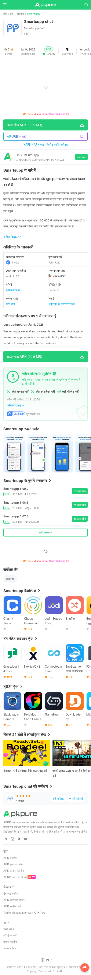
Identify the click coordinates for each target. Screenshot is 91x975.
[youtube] (25, 839)
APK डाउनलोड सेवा (13, 871)
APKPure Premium (15, 877)
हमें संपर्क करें (10, 935)
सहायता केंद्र (10, 948)
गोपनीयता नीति (76, 967)
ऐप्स (11, 13)
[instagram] (12, 839)
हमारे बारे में (8, 929)
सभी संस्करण (45, 532)
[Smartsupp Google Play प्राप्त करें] (57, 275)
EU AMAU (58, 971)
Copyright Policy (36, 971)
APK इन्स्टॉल (10, 858)
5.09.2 (15, 262)
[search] (86, 5)
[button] (48, 51)
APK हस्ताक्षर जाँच (13, 864)
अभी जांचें (10, 303)
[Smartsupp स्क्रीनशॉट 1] (38, 453)
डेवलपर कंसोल (10, 893)
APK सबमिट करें (12, 906)
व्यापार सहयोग (10, 942)
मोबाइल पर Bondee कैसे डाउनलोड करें (25, 770)
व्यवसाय (20, 13)
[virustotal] (54, 373)
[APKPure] (45, 4)
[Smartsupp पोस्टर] (14, 453)
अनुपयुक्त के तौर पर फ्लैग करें (61, 303)
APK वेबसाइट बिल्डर (14, 900)
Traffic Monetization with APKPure (24, 913)
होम (5, 13)
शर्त (49, 971)
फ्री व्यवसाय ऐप (13, 290)
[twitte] (19, 839)
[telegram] (6, 839)
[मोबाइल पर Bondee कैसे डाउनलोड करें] (26, 753)
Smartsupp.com (34, 28)
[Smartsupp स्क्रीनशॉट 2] (62, 453)
